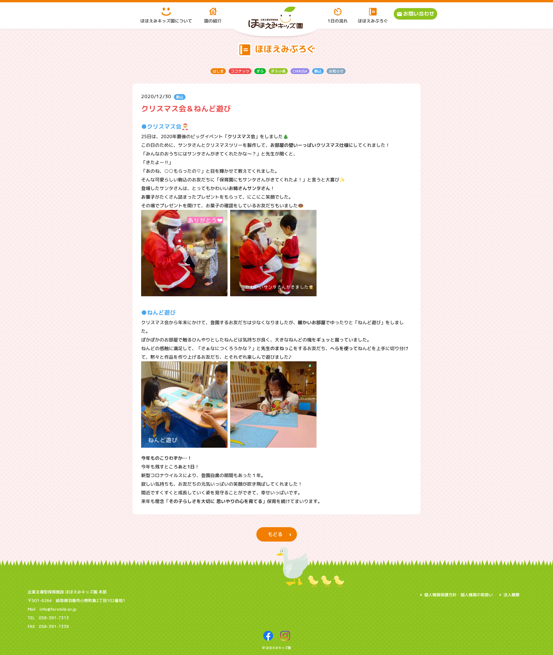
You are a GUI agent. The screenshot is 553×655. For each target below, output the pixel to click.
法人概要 (511, 594)
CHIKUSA (299, 70)
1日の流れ (337, 21)
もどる (275, 534)
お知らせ (335, 70)
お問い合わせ (418, 13)
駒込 (317, 70)
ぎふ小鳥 (277, 70)
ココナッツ (239, 70)
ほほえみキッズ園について (166, 21)
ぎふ (260, 70)
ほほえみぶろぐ (373, 21)
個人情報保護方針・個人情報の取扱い (458, 594)
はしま (218, 70)
